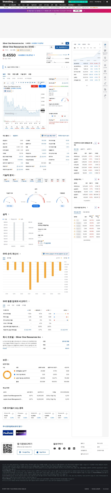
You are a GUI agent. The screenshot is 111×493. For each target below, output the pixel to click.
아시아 (73, 7)
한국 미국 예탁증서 (55, 7)
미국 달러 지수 (77, 80)
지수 (79, 44)
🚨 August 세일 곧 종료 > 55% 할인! (78, 1)
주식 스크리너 (63, 5)
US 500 (76, 69)
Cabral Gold (48, 413)
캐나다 (67, 348)
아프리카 (78, 7)
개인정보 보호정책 (96, 489)
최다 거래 (76, 149)
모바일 (82, 447)
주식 (89, 44)
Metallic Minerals (35, 413)
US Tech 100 (77, 71)
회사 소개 (100, 443)
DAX (75, 74)
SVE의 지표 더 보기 (63, 135)
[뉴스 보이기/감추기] (38, 83)
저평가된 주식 (85, 7)
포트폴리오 (84, 450)
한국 (20, 7)
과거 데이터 (20, 78)
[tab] (7, 180)
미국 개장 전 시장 (33, 7)
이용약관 (87, 489)
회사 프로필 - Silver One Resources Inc (22, 337)
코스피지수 (76, 63)
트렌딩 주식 (77, 179)
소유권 (13, 78)
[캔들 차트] (4, 83)
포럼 (29, 74)
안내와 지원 (100, 450)
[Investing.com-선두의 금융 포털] (9, 2)
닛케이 (75, 77)
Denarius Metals (62, 413)
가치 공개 (65, 54)
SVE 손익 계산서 (10, 253)
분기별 (9, 258)
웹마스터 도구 (84, 454)
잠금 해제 (28, 329)
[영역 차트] (8, 83)
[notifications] (104, 1)
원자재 (84, 44)
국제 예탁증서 (46, 7)
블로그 (82, 443)
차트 (9, 74)
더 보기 (5, 348)
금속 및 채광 (65, 341)
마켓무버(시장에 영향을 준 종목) (83, 144)
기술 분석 (23, 74)
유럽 (66, 7)
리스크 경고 (105, 489)
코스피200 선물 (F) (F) (79, 66)
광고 (98, 447)
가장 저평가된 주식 (80, 207)
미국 (62, 7)
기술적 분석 (8, 175)
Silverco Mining (8, 413)
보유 (5, 360)
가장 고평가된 (86, 212)
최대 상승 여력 (77, 212)
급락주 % (89, 149)
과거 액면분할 (28, 78)
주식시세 (6, 7)
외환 (75, 44)
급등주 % (83, 149)
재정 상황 (15, 74)
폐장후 (39, 7)
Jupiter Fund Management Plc (12, 395)
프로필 (8, 78)
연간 (4, 258)
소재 (68, 345)
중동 (69, 7)
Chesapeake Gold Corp (24, 413)
